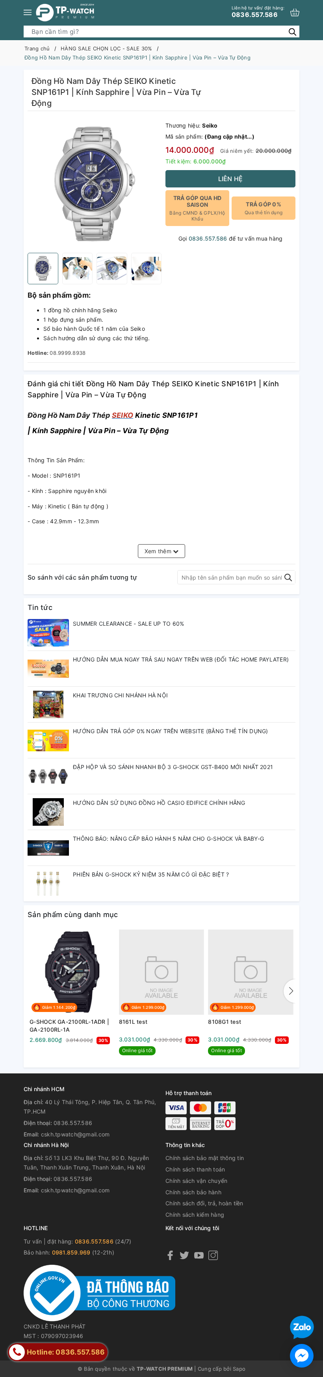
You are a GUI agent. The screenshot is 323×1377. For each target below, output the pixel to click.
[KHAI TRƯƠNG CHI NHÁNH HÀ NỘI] (48, 704)
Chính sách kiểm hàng (194, 1214)
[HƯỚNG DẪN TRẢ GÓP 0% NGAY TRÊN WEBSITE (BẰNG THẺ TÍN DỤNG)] (48, 740)
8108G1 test (224, 1021)
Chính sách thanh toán (195, 1169)
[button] (289, 991)
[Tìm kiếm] (292, 31)
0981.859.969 (71, 1252)
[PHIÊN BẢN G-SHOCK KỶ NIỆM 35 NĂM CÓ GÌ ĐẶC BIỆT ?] (48, 883)
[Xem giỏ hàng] (294, 12)
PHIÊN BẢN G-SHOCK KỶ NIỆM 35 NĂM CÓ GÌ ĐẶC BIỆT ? (151, 874)
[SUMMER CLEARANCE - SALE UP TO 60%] (48, 633)
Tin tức (40, 607)
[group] (95, 184)
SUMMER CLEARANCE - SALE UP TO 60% (128, 623)
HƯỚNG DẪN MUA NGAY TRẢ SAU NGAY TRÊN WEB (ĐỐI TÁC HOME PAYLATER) (181, 659)
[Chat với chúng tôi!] (302, 1356)
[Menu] (28, 12)
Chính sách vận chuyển (196, 1180)
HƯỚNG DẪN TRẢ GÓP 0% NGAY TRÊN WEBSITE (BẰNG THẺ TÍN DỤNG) (170, 731)
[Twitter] (184, 1255)
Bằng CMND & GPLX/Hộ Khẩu (197, 208)
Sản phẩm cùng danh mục (73, 914)
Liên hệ (230, 179)
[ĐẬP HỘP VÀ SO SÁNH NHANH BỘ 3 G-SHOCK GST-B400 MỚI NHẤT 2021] (48, 776)
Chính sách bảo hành (193, 1192)
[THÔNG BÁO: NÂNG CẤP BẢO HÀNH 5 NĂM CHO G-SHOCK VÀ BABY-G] (48, 848)
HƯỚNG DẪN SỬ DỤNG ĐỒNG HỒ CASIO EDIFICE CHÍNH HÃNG (159, 802)
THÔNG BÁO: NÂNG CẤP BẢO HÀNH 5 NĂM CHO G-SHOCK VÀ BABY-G (168, 838)
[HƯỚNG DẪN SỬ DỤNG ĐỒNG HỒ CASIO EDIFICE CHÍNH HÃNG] (48, 812)
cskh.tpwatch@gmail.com (75, 1134)
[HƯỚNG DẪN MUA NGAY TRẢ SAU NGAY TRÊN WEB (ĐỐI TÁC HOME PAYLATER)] (48, 668)
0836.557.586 (258, 12)
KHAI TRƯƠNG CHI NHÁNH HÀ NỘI (120, 695)
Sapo (239, 1369)
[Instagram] (213, 1255)
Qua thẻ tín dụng (263, 208)
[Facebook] (170, 1255)
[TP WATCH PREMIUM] (65, 12)
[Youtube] (199, 1255)
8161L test (133, 1021)
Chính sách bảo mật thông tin (204, 1158)
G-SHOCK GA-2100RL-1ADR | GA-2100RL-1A (69, 1025)
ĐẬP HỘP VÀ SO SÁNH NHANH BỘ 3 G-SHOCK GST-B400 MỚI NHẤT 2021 (173, 767)
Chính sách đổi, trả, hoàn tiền (204, 1203)
